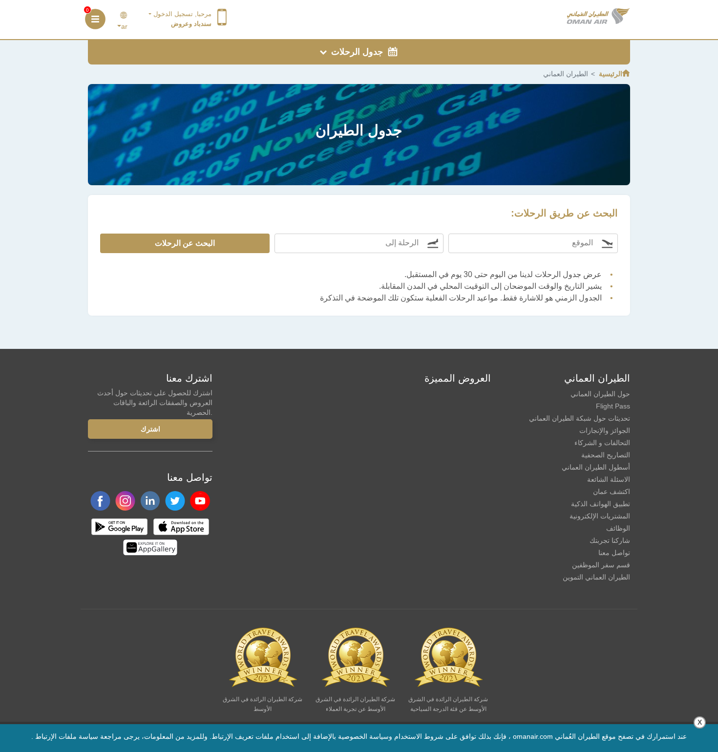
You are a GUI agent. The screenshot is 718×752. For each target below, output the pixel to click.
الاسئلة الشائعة (608, 479)
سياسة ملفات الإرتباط (66, 736)
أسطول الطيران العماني (596, 467)
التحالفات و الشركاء (602, 443)
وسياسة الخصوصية (365, 736)
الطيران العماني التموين (596, 577)
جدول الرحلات (356, 52)
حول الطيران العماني (600, 394)
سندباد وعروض (191, 23)
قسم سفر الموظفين (601, 565)
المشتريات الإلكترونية (600, 516)
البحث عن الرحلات (185, 243)
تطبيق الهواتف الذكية (600, 504)
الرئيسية (610, 74)
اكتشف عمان (611, 491)
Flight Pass (613, 406)
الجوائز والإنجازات (604, 430)
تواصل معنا (614, 553)
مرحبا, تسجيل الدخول (181, 14)
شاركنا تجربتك (610, 540)
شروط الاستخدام (418, 736)
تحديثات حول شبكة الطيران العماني (579, 418)
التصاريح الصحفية (605, 455)
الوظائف (618, 528)
